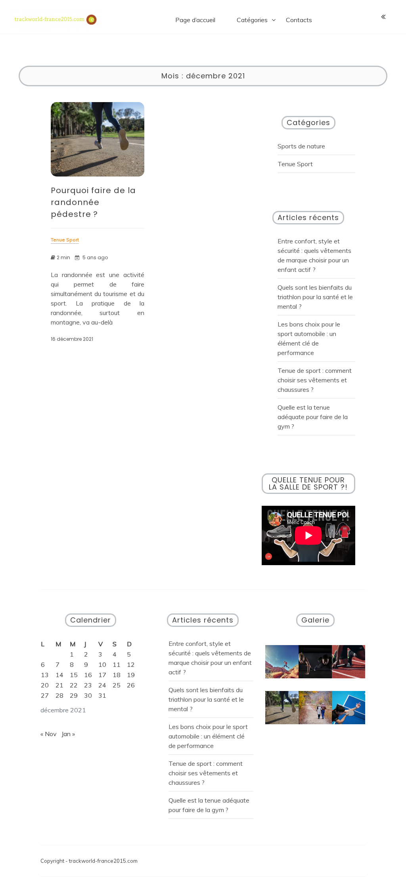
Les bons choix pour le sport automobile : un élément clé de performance (208, 736)
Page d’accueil (195, 20)
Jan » (68, 734)
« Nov (48, 734)
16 (88, 675)
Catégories (252, 20)
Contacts (299, 20)
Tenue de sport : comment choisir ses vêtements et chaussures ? (315, 379)
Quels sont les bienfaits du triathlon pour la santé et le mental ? (315, 296)
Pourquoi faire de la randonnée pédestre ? (93, 202)
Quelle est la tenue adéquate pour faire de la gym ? (313, 416)
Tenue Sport (295, 164)
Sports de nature (301, 146)
